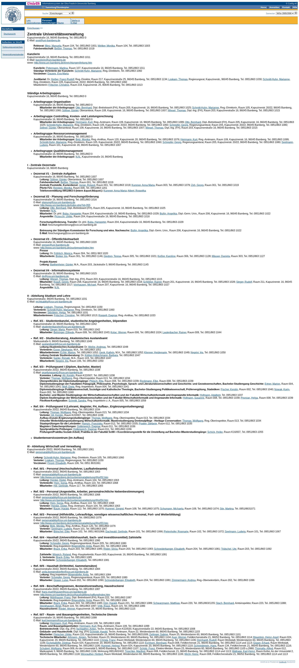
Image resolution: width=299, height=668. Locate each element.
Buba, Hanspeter (72, 213)
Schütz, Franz (147, 648)
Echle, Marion (68, 352)
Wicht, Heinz (191, 654)
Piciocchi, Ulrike (63, 216)
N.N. (78, 156)
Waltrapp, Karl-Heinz (243, 651)
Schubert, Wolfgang (51, 648)
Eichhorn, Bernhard (155, 643)
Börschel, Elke (62, 531)
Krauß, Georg (61, 282)
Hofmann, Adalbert (210, 395)
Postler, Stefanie (148, 423)
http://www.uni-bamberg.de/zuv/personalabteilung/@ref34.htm (74, 500)
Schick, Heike (215, 432)
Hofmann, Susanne (193, 397)
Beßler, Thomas (63, 48)
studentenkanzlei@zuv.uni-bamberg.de (63, 326)
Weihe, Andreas (97, 347)
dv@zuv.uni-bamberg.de (55, 276)
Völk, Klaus (103, 606)
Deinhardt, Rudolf (206, 640)
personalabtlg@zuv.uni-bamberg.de (55, 452)
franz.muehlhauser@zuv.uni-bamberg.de (64, 592)
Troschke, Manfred (135, 651)
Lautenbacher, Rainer (174, 332)
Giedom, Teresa (112, 256)
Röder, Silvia (110, 549)
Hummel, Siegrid (114, 508)
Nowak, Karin (281, 389)
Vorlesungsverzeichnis (12, 47)
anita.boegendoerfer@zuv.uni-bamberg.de (65, 571)
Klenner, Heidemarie (155, 352)
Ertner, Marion (272, 383)
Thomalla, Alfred (264, 648)
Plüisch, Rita (96, 381)
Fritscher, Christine (58, 85)
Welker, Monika (106, 45)
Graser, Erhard (261, 643)
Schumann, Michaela (171, 508)
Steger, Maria (57, 329)
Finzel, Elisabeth (56, 463)
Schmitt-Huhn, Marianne (88, 71)
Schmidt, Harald (98, 631)
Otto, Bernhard (84, 107)
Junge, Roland (87, 185)
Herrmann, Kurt (84, 122)
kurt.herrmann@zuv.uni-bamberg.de (61, 620)
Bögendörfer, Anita (81, 546)
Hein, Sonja (60, 483)
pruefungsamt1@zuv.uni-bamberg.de (62, 372)
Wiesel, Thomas (177, 110)
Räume (60, 23)
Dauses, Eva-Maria (58, 73)
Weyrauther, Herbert (92, 654)
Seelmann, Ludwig (61, 528)
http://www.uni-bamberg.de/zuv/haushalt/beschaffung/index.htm (75, 594)
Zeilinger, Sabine (158, 634)
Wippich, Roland (61, 554)
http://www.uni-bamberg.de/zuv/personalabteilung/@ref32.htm (74, 477)
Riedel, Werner (67, 608)
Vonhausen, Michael (85, 284)
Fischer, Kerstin (229, 389)
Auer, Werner (179, 637)
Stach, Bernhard (225, 603)
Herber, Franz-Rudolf (62, 79)
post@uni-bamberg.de (48, 40)
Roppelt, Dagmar (107, 315)
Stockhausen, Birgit (50, 606)
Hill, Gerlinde (61, 485)
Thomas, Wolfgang (61, 378)
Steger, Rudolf (244, 282)
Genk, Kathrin (106, 352)
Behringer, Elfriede (64, 332)
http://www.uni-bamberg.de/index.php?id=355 (65, 205)
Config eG (282, 662)
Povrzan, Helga (249, 397)
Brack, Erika (60, 549)
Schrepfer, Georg (178, 125)
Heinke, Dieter (58, 480)
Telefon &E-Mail (75, 21)
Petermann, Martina (57, 68)
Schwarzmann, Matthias (166, 603)
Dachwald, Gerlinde (116, 531)
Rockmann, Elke (149, 381)
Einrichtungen (33, 28)
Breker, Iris (61, 256)
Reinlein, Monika (62, 188)
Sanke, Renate (61, 358)
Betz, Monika (83, 139)
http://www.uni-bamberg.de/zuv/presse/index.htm (67, 247)
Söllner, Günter (70, 110)
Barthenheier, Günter (61, 264)
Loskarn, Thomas (177, 79)
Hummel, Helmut (110, 645)
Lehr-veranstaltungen (33, 21)
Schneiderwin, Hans (205, 645)
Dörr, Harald (110, 603)
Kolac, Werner (118, 332)
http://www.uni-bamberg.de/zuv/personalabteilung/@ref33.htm (74, 523)
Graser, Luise (61, 580)
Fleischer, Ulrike (62, 634)
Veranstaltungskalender (13, 54)
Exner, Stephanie (62, 349)
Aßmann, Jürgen (77, 637)
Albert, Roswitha (137, 190)
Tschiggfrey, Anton (86, 628)
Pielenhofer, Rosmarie (176, 531)
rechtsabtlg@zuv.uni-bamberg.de (54, 301)
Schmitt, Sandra (77, 400)
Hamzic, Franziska (92, 423)
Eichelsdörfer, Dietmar (58, 643)
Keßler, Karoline (167, 256)
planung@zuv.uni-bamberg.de (58, 202)
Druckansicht (10, 34)
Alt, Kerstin (68, 375)
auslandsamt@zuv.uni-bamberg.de (61, 344)
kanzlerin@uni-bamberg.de (51, 60)
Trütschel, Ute (228, 549)
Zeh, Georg (197, 185)
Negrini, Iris (197, 352)
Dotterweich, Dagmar (88, 426)
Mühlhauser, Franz (60, 597)
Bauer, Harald (61, 508)
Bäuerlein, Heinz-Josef (265, 637)
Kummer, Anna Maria (143, 185)
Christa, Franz (108, 640)
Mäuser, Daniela (221, 256)
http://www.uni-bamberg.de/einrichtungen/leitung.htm (63, 62)
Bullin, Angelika (168, 213)
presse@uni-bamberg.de (55, 245)
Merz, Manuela (53, 45)
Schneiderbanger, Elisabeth (169, 549)
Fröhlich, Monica (63, 253)
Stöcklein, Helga (56, 312)
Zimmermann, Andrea (184, 580)
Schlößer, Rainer (152, 282)
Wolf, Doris (68, 386)
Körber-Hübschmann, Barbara (101, 355)
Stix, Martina (227, 508)
